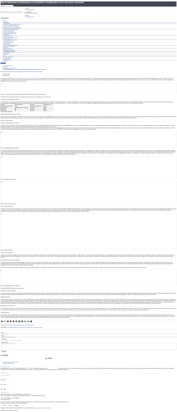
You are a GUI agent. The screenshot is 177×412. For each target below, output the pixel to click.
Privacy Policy (38, 407)
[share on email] (25, 321)
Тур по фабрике (7, 58)
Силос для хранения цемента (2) (11, 25)
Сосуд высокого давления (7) (10, 39)
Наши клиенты (6, 59)
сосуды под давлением (52, 368)
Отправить (4, 351)
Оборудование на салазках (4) (10, 44)
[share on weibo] (28, 321)
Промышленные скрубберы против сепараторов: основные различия (17, 386)
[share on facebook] (2, 321)
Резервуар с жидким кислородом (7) (11, 24)
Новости (5, 66)
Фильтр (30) (6, 34)
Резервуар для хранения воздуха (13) (12, 28)
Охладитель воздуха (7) (8, 42)
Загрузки (5, 54)
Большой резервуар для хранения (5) (11, 27)
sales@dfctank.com (29, 16)
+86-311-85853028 (29, 9)
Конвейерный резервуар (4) (9, 33)
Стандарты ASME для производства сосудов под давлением (15, 377)
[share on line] (19, 321)
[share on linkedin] (13, 321)
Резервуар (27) (6, 23)
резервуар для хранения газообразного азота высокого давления (26, 78)
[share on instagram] (8, 321)
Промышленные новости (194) (10, 362)
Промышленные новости (9, 50)
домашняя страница (8, 65)
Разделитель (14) (7, 43)
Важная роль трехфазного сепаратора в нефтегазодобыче (20, 324)
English (4, 405)
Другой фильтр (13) (8, 38)
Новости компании (7, 48)
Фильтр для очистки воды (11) (10, 37)
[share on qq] (31, 321)
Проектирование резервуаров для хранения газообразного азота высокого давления (24, 69)
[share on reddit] (16, 321)
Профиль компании (8, 57)
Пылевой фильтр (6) (8, 36)
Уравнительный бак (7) (8, 30)
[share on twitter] (5, 321)
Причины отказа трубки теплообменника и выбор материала (15, 382)
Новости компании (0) (8, 363)
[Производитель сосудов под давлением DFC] (12, 12)
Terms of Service (47, 407)
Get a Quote (3, 63)
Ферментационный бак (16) (9, 32)
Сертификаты (6, 52)
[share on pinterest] (10, 321)
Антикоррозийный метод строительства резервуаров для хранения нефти (24, 327)
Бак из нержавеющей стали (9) (10, 29)
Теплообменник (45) (8, 41)
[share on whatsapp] (22, 321)
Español (10, 405)
